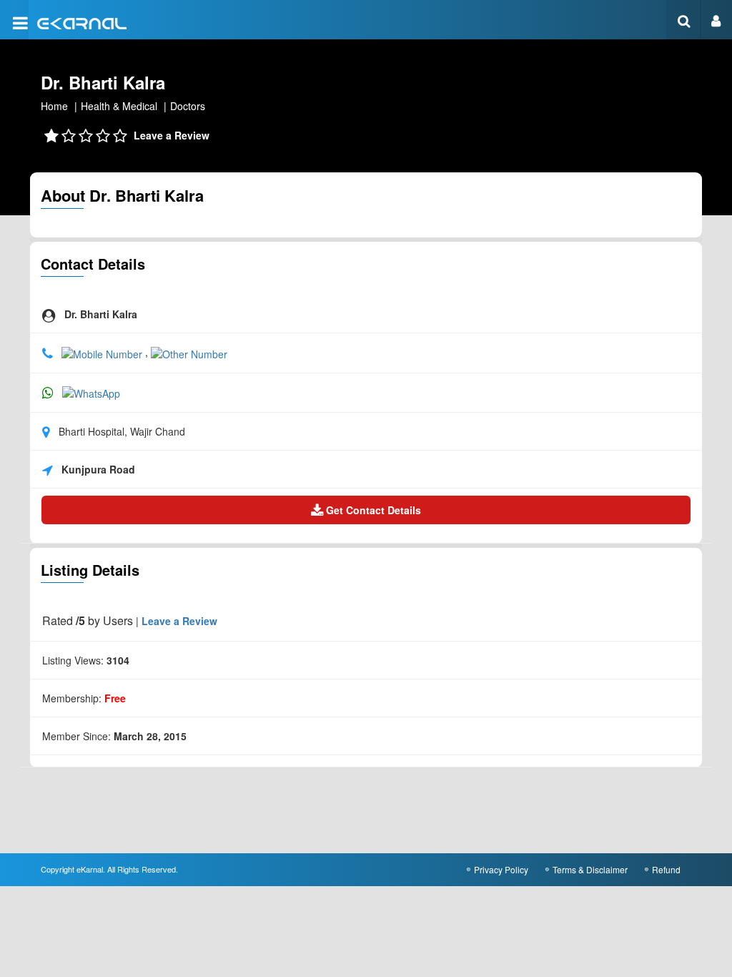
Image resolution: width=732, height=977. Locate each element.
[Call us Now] (103, 352)
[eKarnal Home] (81, 21)
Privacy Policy (501, 869)
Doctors (187, 106)
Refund (666, 869)
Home (54, 106)
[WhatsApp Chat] (91, 392)
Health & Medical (119, 106)
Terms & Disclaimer (590, 869)
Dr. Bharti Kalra (103, 82)
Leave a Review (171, 135)
